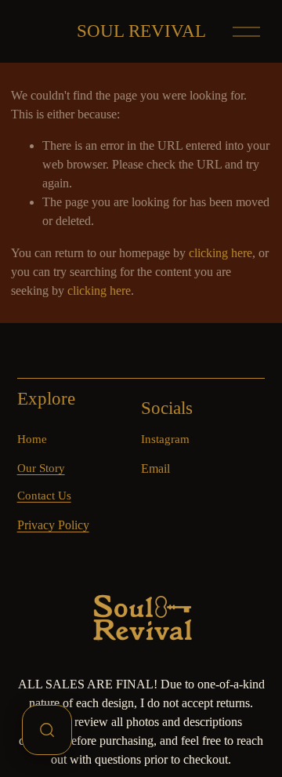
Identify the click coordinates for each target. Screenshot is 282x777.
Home (32, 439)
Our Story (41, 468)
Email (155, 468)
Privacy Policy (53, 525)
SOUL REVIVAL (141, 31)
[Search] (47, 730)
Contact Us (44, 495)
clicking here (220, 253)
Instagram (165, 439)
